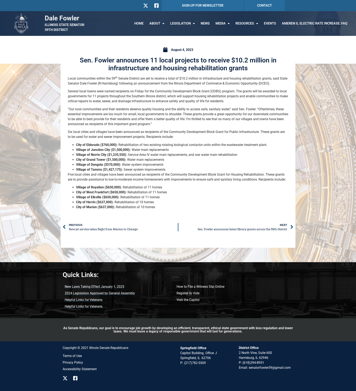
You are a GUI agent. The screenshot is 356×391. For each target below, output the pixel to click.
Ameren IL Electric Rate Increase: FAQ (314, 23)
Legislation (180, 23)
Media (220, 23)
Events (270, 23)
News (205, 23)
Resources (244, 23)
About (154, 23)
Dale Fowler (62, 18)
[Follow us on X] (145, 5)
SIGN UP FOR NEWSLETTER (202, 5)
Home (139, 23)
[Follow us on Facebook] (156, 5)
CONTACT (264, 5)
